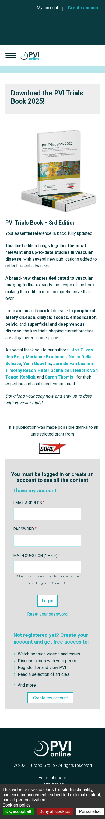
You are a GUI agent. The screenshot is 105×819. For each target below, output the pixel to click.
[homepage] (29, 55)
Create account (84, 7)
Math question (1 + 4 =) (35, 556)
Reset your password (47, 614)
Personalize (90, 811)
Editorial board (52, 777)
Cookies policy (17, 805)
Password (23, 529)
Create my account (50, 697)
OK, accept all (18, 811)
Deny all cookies (55, 811)
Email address (27, 503)
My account (47, 7)
